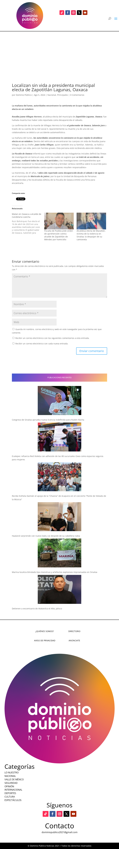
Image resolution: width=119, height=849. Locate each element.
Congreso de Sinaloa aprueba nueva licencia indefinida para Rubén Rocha (48, 419)
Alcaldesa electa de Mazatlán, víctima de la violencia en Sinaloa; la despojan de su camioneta (91, 235)
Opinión (9, 786)
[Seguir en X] (79, 12)
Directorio (74, 631)
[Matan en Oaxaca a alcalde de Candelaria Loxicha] (28, 223)
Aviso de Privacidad (44, 640)
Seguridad (11, 783)
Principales (62, 95)
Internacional (13, 789)
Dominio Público (24, 95)
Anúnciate (74, 640)
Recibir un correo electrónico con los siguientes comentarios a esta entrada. (52, 338)
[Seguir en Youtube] (85, 12)
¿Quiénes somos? (44, 631)
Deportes (10, 793)
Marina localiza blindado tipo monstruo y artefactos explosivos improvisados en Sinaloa (54, 572)
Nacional (51, 95)
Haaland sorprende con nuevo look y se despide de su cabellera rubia (46, 535)
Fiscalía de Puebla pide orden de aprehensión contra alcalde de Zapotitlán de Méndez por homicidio (58, 235)
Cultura (9, 796)
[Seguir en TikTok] (61, 12)
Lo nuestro (11, 772)
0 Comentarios (77, 95)
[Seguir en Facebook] (67, 12)
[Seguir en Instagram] (73, 12)
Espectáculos (12, 800)
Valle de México (14, 779)
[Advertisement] (59, 53)
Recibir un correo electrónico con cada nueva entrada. (41, 343)
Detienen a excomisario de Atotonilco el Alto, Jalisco (37, 608)
